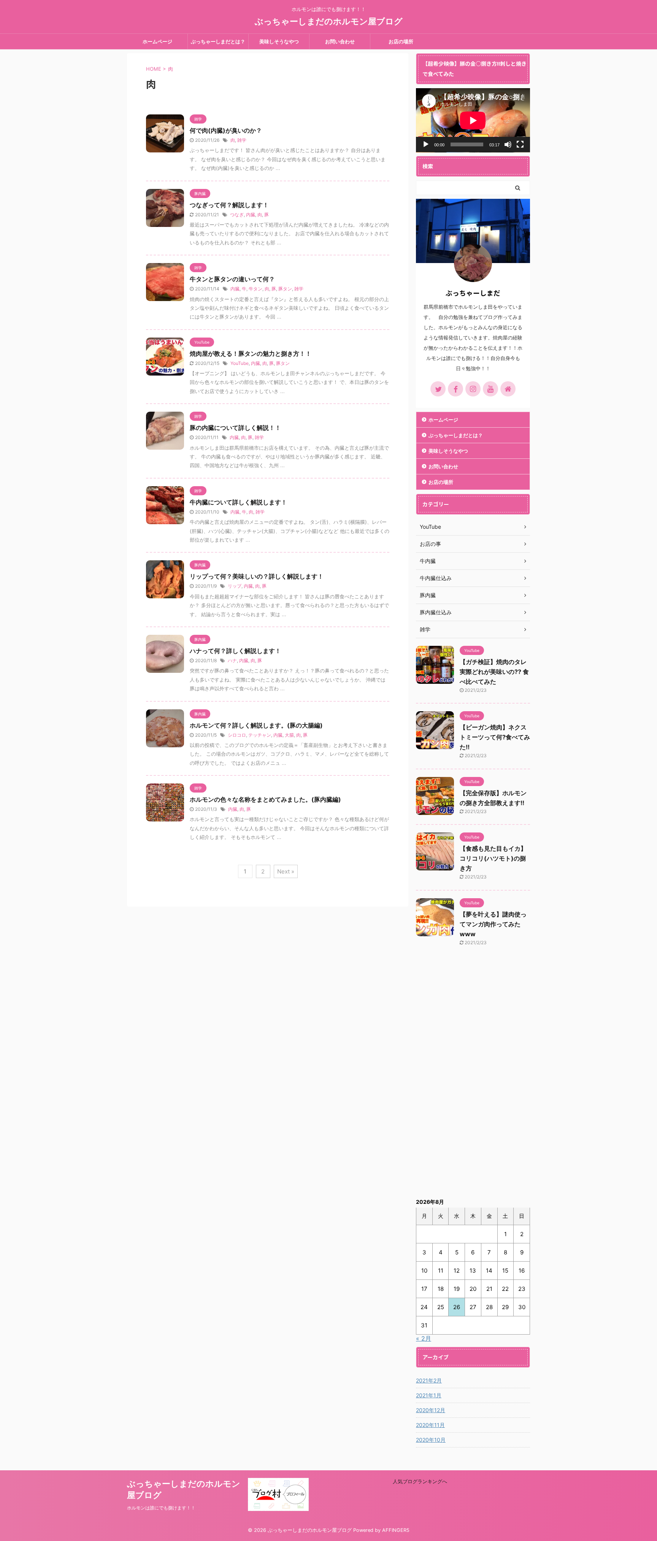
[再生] (426, 144)
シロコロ (237, 735)
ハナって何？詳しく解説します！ (235, 651)
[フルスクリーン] (520, 144)
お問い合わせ (340, 41)
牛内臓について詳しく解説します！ (238, 502)
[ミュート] (508, 144)
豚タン (285, 289)
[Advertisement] (473, 1077)
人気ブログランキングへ (420, 1481)
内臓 (250, 214)
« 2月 (423, 1338)
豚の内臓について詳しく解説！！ (235, 427)
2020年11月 (430, 1425)
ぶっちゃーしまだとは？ (218, 41)
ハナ (232, 660)
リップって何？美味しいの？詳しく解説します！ (257, 576)
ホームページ (157, 41)
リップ (234, 586)
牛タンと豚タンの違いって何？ (232, 279)
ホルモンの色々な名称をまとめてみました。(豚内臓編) (265, 799)
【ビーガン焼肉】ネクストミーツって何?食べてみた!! (495, 737)
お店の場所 (401, 41)
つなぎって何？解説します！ (229, 205)
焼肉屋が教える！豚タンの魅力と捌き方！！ (250, 353)
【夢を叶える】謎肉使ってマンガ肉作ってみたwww (493, 924)
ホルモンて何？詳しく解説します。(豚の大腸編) (256, 725)
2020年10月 (431, 1439)
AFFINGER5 (395, 1530)
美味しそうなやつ (279, 41)
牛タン (255, 289)
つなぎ (237, 214)
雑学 (241, 140)
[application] (473, 120)
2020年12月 (430, 1410)
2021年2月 (429, 1380)
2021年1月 (428, 1395)
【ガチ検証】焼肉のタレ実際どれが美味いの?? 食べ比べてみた (494, 671)
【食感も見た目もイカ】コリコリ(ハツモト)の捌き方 (493, 858)
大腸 (289, 735)
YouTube (239, 363)
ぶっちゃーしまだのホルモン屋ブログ (329, 21)
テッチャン (259, 735)
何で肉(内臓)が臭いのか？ (226, 130)
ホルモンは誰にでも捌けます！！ (161, 1508)
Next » (285, 871)
